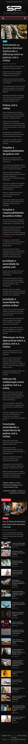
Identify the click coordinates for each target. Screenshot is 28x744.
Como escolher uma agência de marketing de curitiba (18, 641)
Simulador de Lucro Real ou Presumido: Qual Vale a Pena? (18, 604)
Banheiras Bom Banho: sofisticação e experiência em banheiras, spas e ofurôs (18, 594)
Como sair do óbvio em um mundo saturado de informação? (18, 697)
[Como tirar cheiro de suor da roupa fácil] (6, 690)
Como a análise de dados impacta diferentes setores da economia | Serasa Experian (19, 708)
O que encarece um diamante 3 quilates (17, 680)
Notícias (5, 41)
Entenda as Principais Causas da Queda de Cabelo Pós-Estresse (17, 572)
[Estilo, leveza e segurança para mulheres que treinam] (6, 719)
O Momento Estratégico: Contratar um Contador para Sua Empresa (14, 492)
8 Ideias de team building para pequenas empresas (18, 544)
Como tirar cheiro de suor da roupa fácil (18, 688)
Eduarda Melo (13, 63)
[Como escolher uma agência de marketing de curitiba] (6, 642)
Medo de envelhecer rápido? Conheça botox (18, 622)
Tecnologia (5, 518)
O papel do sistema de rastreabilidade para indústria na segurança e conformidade (18, 663)
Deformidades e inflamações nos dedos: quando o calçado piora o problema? (18, 583)
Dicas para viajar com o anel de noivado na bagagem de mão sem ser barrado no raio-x (18, 652)
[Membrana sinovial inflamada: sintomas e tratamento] (6, 563)
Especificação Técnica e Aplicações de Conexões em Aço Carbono (18, 631)
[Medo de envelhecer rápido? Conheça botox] (6, 624)
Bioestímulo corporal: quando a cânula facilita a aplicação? (18, 553)
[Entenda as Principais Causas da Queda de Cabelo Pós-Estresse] (6, 573)
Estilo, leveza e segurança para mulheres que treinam (18, 718)
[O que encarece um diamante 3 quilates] (6, 682)
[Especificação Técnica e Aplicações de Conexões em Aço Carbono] (6, 632)
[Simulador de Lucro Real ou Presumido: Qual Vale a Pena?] (6, 605)
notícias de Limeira (7, 236)
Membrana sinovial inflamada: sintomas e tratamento (17, 562)
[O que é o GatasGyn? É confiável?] (6, 673)
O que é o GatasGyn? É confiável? (17, 672)
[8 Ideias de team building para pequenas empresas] (6, 545)
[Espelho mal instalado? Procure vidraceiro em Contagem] (6, 615)
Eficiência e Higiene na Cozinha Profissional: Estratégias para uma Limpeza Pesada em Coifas (12, 485)
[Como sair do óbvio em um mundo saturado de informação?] (6, 698)
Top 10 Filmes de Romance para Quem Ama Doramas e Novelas (14, 524)
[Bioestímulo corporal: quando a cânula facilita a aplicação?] (6, 554)
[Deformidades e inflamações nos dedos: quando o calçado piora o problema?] (6, 584)
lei (19, 75)
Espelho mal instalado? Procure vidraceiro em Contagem (18, 614)
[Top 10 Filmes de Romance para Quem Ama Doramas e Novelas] (14, 509)
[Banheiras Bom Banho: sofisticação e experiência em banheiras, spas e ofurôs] (6, 595)
